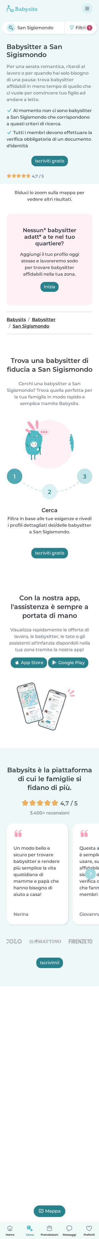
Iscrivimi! (49, 963)
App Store (31, 662)
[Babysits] (22, 8)
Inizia (49, 286)
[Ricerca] (11, 27)
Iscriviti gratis (49, 161)
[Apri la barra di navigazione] (87, 8)
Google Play (71, 662)
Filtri (82, 27)
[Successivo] (90, 873)
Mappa (53, 1211)
